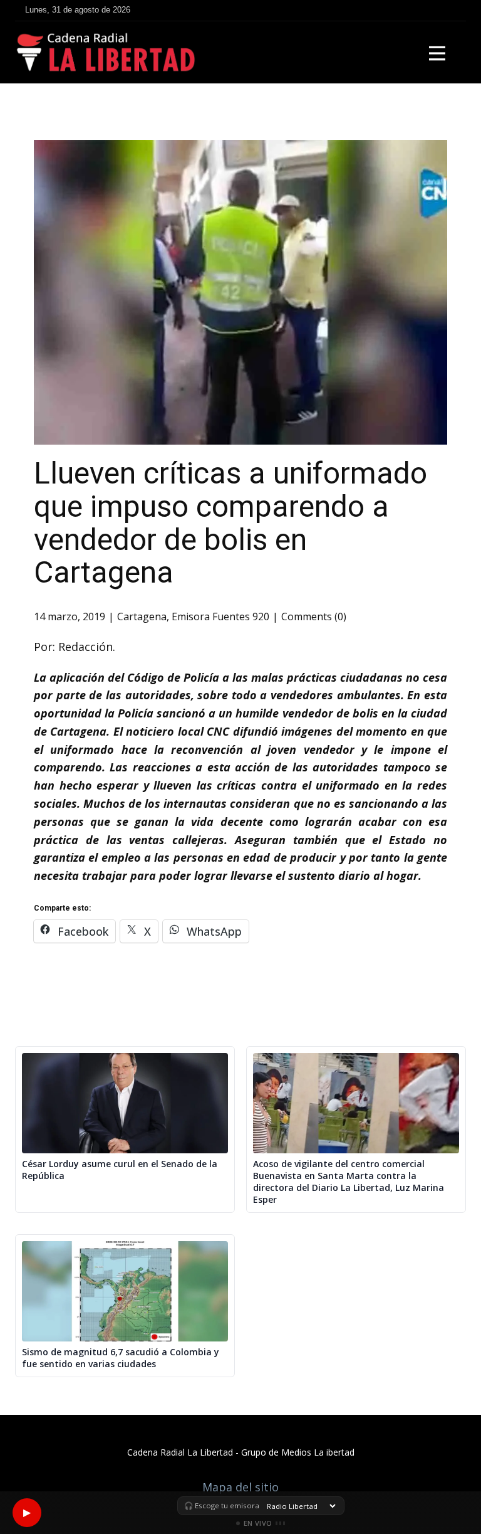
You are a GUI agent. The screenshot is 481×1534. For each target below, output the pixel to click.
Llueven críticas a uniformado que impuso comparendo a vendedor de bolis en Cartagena (230, 522)
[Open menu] (437, 53)
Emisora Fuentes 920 (220, 616)
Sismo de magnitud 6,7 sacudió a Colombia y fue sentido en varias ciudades (120, 1358)
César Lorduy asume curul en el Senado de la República (119, 1170)
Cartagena (142, 616)
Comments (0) (313, 616)
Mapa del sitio (240, 1486)
